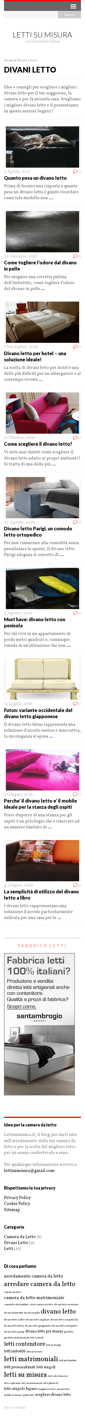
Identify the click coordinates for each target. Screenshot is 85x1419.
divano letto (58, 1311)
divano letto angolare (38, 1320)
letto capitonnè (12, 1383)
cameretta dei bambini (16, 1304)
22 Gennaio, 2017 (20, 256)
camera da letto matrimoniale (34, 1298)
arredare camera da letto (39, 1284)
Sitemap (12, 1210)
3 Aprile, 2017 (17, 172)
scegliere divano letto (53, 1394)
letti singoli (45, 1367)
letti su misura (25, 1375)
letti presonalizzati (19, 1367)
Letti (8, 1249)
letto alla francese (58, 1376)
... (51, 198)
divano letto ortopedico (65, 1326)
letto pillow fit (51, 1383)
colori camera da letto (41, 1304)
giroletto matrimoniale (16, 1338)
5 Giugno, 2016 (18, 795)
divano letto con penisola (64, 1320)
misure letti (63, 1389)
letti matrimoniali (31, 1359)
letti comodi (36, 1338)
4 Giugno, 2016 (18, 885)
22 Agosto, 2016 (19, 522)
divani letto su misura (66, 1304)
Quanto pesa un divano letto (35, 178)
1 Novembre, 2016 (21, 347)
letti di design (53, 1345)
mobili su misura (13, 1395)
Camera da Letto (20, 1237)
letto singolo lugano (21, 1388)
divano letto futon (14, 1326)
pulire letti (28, 1395)
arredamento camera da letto (33, 1276)
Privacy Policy (17, 1198)
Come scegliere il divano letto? (38, 444)
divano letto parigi (14, 1332)
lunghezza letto (47, 1389)
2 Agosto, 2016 (18, 613)
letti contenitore (24, 1344)
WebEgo (20, 1407)
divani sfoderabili (13, 1313)
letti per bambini (67, 1360)
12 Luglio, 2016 (18, 704)
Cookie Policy (17, 1204)
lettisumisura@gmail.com (29, 1171)
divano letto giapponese (38, 1326)
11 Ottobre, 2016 (19, 438)
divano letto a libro (14, 1320)
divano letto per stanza (44, 1331)
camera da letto (12, 1292)
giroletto (69, 1332)
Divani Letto (16, 1243)
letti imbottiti (15, 1351)
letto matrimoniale (31, 1383)
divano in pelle (32, 1313)
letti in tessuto (34, 1352)
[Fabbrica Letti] (39, 1092)
